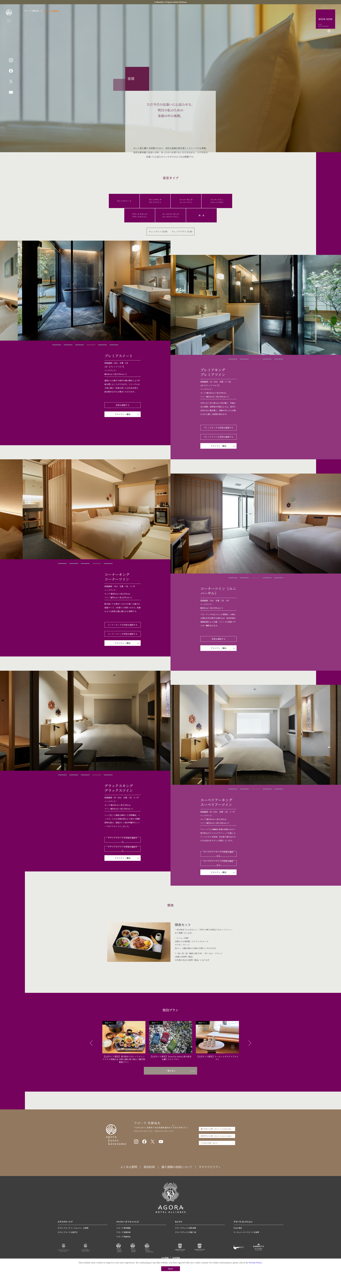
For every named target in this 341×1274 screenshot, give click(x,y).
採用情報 (176, 1257)
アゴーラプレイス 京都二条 (185, 1232)
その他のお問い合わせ (209, 1143)
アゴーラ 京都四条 (31, 10)
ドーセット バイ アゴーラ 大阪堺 (246, 1232)
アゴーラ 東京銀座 (123, 1228)
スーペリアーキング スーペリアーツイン (170, 215)
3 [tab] (85, 563)
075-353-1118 (146, 1131)
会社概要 (165, 1257)
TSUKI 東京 (238, 1228)
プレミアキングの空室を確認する (218, 427)
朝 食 (201, 215)
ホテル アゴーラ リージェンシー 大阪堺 (73, 1228)
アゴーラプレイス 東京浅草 (185, 1228)
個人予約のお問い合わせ (216, 1129)
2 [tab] (73, 563)
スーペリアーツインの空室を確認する (218, 863)
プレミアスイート (124, 201)
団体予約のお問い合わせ (216, 1136)
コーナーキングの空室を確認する (123, 624)
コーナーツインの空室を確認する (122, 633)
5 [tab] (108, 563)
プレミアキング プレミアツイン (155, 201)
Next (249, 1043)
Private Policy (255, 1262)
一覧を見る (171, 1070)
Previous (91, 1043)
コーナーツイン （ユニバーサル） (217, 201)
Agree (170, 1269)
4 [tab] (96, 563)
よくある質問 (128, 1167)
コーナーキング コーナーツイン (185, 201)
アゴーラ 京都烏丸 (51, 10)
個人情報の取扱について (176, 1167)
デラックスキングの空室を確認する (123, 840)
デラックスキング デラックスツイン (139, 215)
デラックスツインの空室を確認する (122, 849)
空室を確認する (123, 405)
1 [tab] (62, 563)
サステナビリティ (210, 1167)
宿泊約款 (149, 1167)
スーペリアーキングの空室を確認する (218, 854)
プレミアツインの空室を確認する (218, 436)
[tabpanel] (85, 291)
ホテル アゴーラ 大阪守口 (68, 1232)
